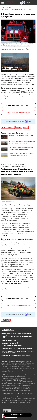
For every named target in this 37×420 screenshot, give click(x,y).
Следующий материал (17, 414)
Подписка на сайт (9, 340)
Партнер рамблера (17, 410)
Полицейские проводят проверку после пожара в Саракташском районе (21, 148)
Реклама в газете (25, 348)
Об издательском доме (11, 333)
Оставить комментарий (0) (18, 113)
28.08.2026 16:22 (6, 165)
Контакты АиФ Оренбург (11, 346)
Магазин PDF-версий (10, 343)
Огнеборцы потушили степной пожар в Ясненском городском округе (21, 154)
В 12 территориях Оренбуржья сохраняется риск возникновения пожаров (22, 142)
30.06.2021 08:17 (6, 8)
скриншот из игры (7, 201)
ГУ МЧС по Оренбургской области (18, 46)
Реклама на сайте (9, 348)
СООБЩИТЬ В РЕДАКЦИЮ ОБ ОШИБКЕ (16, 355)
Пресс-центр (27, 333)
